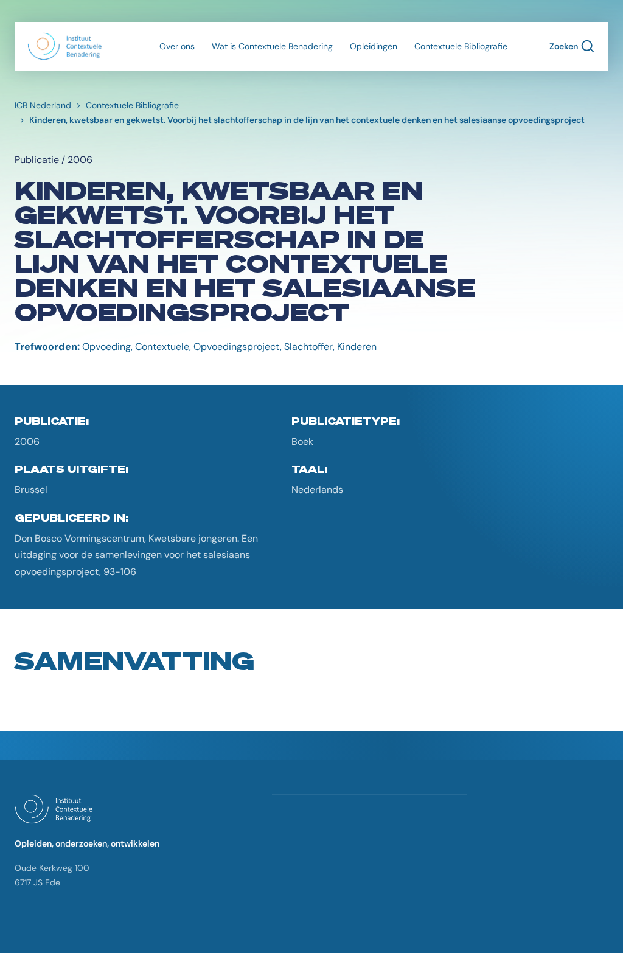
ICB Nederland (43, 105)
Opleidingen (373, 46)
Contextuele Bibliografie (460, 46)
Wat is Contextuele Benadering (272, 46)
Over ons (177, 46)
